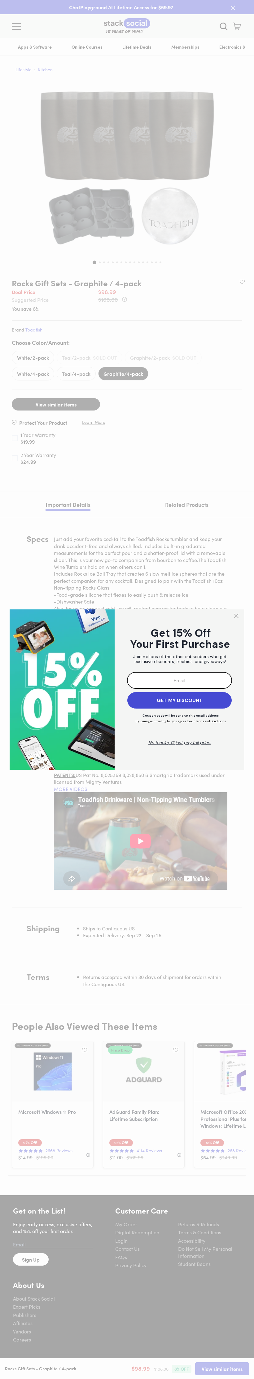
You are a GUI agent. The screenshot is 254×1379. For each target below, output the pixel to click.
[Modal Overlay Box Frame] (127, 689)
